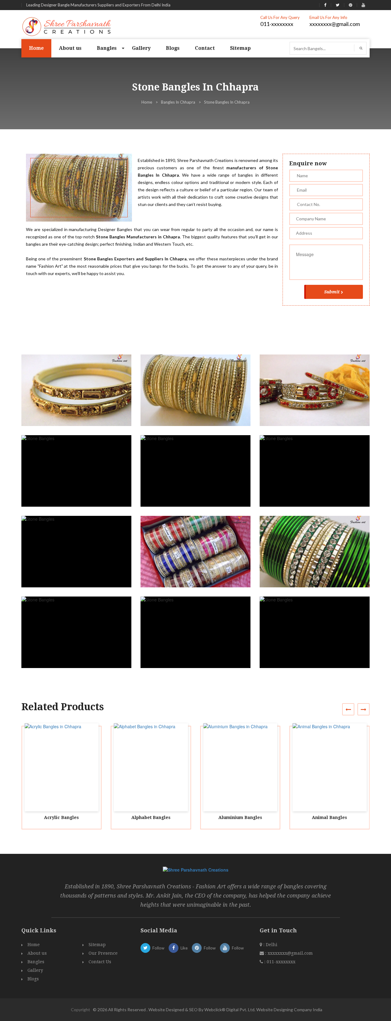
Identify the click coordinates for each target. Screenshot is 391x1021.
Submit (332, 291)
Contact (205, 48)
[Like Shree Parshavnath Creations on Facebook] (325, 4)
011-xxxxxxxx (276, 24)
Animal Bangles (329, 817)
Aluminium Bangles (240, 817)
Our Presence (103, 953)
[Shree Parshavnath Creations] (67, 26)
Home (36, 48)
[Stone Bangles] (79, 396)
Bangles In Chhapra (178, 102)
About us (70, 48)
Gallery (141, 48)
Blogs (173, 48)
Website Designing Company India (289, 1009)
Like (184, 948)
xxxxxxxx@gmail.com (334, 24)
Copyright (80, 1009)
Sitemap (240, 48)
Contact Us (100, 961)
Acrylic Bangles (61, 817)
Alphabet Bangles (150, 817)
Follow (158, 948)
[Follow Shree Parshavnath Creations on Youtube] (363, 4)
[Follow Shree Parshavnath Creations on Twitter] (337, 4)
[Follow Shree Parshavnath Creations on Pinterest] (350, 4)
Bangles (107, 48)
